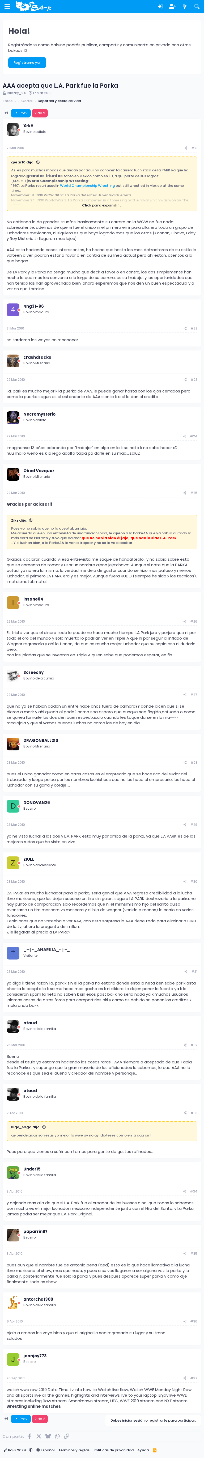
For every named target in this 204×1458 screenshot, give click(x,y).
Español (47, 1450)
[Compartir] (185, 148)
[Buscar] (197, 6)
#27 (193, 694)
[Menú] (7, 6)
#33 (193, 1113)
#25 (193, 493)
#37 (193, 1378)
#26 (193, 621)
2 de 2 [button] (40, 113)
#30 (193, 881)
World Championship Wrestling (87, 185)
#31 (194, 971)
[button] (30, 1450)
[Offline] (19, 130)
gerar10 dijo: (22, 162)
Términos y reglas (74, 1450)
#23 (193, 379)
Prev (23, 113)
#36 (193, 1321)
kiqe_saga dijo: (25, 1127)
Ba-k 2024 (17, 1450)
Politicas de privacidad (114, 1450)
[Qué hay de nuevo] (185, 6)
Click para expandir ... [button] (102, 205)
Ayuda (143, 1450)
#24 (193, 436)
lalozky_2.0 (16, 92)
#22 (193, 328)
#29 (193, 824)
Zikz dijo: (19, 520)
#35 (193, 1253)
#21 (194, 148)
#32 (193, 1045)
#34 (193, 1191)
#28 (193, 762)
